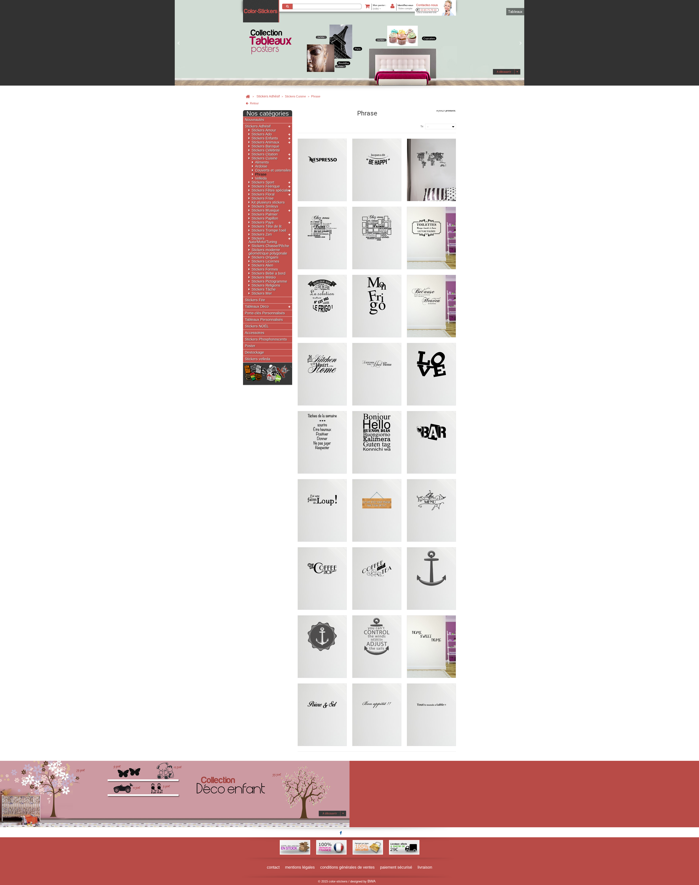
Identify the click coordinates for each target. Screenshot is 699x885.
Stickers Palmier (265, 214)
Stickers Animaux (265, 142)
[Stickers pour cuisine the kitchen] (322, 374)
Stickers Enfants (265, 138)
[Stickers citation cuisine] (376, 374)
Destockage (254, 352)
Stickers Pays (263, 222)
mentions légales (300, 867)
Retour (254, 103)
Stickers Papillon (265, 218)
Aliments (262, 162)
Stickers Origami (265, 257)
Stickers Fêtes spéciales (271, 190)
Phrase (260, 174)
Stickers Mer (262, 293)
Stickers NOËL (257, 326)
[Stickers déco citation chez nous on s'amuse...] (322, 238)
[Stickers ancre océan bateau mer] (431, 578)
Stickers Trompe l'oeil (269, 230)
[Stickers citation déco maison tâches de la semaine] (322, 442)
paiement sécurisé (396, 867)
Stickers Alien (262, 265)
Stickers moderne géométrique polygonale (267, 251)
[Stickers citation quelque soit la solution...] (322, 306)
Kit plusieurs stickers (268, 202)
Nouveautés (254, 119)
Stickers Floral (263, 194)
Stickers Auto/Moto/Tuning (262, 240)
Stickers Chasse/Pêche (270, 246)
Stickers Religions (266, 285)
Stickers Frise (263, 198)
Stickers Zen (262, 234)
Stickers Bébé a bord (268, 273)
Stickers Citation (265, 154)
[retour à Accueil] (248, 96)
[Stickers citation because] (431, 306)
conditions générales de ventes (347, 867)
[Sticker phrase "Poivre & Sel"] (322, 715)
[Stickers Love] (431, 374)
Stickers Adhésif (268, 96)
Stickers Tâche (264, 289)
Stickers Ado (262, 134)
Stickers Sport (263, 182)
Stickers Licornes (265, 261)
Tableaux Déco (257, 306)
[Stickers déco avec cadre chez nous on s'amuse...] (376, 238)
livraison (425, 867)
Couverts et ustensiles (273, 170)
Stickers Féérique (266, 186)
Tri (421, 126)
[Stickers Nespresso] (322, 170)
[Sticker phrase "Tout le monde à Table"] (431, 715)
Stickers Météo (264, 277)
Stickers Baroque (265, 146)
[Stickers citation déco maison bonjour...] (376, 442)
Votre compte (405, 8)
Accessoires (254, 333)
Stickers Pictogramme (269, 281)
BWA (372, 881)
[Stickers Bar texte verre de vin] (431, 442)
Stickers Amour (264, 130)
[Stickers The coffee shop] (322, 578)
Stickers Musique (265, 210)
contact (273, 867)
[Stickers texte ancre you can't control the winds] (376, 646)
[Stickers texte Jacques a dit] (376, 170)
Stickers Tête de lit (267, 226)
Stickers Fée (255, 300)
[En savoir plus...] (175, 793)
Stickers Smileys (265, 206)
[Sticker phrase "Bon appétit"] (376, 715)
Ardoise (261, 166)
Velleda (261, 178)
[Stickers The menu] (431, 510)
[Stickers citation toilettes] (431, 238)
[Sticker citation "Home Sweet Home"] (431, 646)
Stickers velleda (257, 359)
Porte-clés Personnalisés (265, 313)
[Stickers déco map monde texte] (431, 170)
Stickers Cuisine (295, 96)
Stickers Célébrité (266, 150)
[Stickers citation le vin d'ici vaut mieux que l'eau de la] (376, 510)
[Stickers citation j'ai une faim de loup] (322, 510)
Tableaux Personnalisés (264, 319)
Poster (250, 346)
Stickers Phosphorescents (266, 339)
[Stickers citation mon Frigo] (376, 306)
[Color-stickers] (261, 11)
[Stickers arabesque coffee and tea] (376, 578)
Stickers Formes (265, 269)
